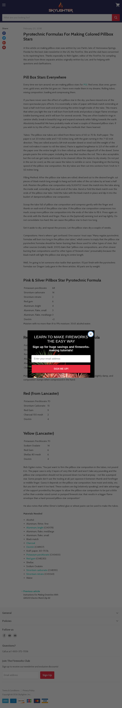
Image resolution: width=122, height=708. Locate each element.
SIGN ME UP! (61, 369)
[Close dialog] (90, 334)
